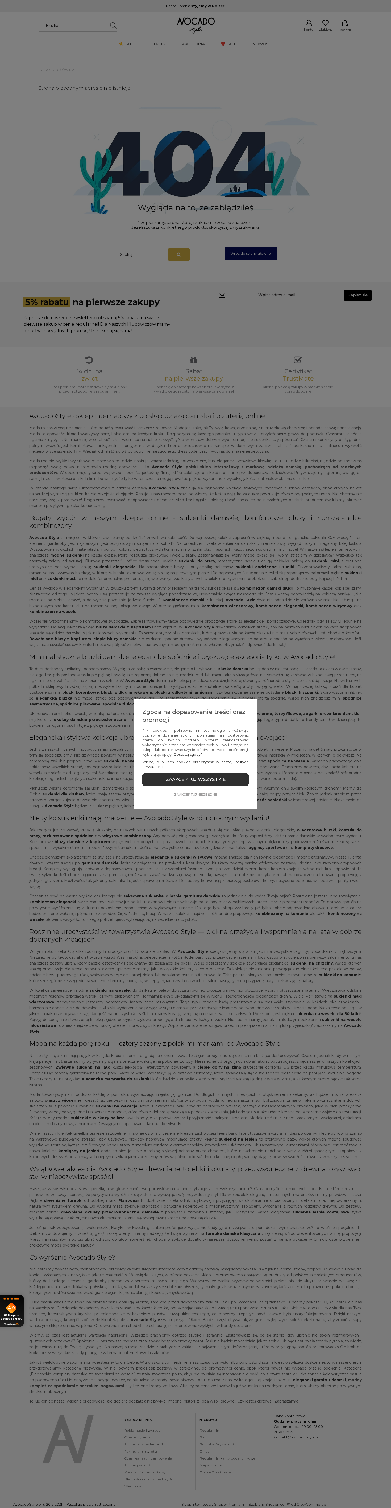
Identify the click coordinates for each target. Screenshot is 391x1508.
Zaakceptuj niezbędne (195, 794)
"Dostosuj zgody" (187, 754)
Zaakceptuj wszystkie (196, 779)
